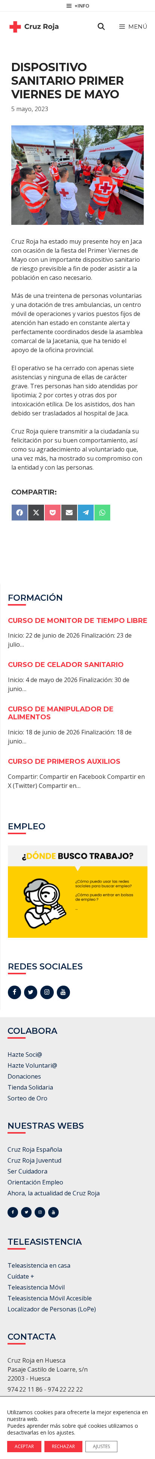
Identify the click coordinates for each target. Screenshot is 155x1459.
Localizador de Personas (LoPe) (52, 1309)
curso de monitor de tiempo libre (77, 621)
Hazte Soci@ (25, 1054)
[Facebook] (14, 992)
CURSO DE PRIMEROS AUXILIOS (64, 761)
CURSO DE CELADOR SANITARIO (66, 665)
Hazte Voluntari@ (32, 1065)
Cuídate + (21, 1276)
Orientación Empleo (35, 1182)
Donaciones (24, 1076)
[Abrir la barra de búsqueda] (101, 27)
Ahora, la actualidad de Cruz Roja (54, 1193)
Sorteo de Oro (27, 1098)
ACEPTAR (24, 1446)
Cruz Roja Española (35, 1149)
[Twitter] (30, 992)
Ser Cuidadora (27, 1171)
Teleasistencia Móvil (36, 1287)
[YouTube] (63, 992)
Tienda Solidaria (30, 1087)
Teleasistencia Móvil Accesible (50, 1298)
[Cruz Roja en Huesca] (34, 27)
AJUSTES (101, 1446)
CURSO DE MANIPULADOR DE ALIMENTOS (61, 713)
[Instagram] (46, 992)
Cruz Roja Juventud (34, 1160)
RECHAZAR (63, 1446)
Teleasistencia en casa (39, 1265)
